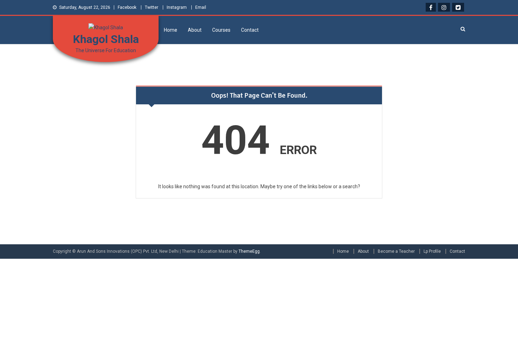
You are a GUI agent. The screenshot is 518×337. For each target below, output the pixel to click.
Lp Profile (432, 251)
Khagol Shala (106, 39)
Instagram (177, 7)
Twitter (151, 7)
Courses (221, 30)
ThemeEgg (249, 251)
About (195, 30)
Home (170, 30)
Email (200, 7)
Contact (250, 30)
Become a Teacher (396, 251)
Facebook (127, 7)
